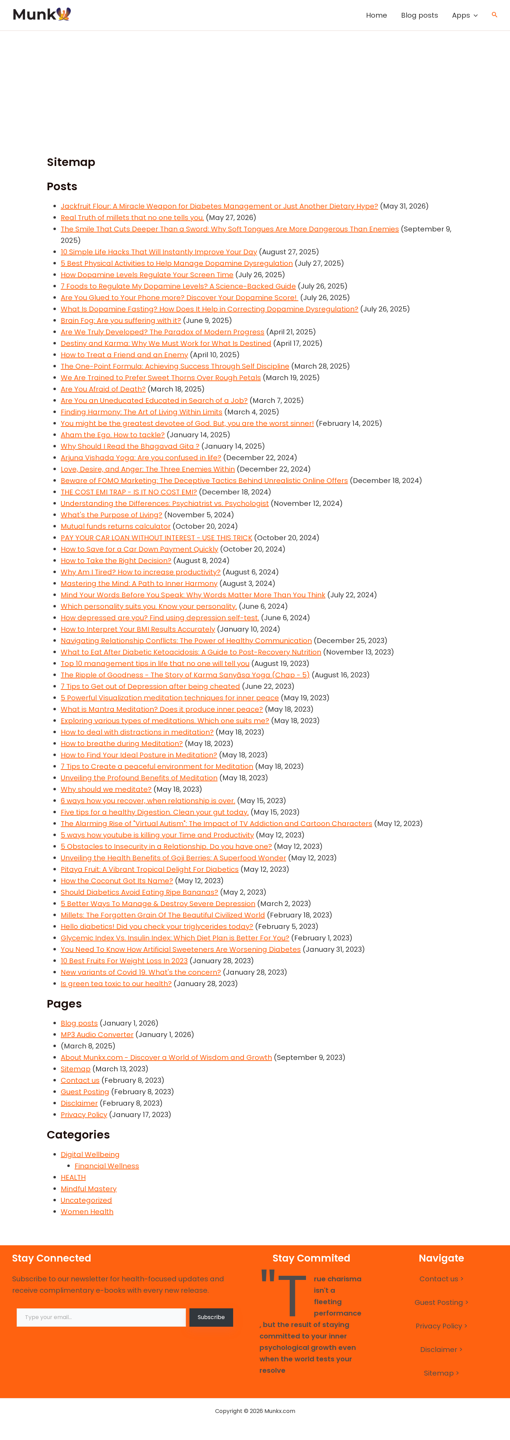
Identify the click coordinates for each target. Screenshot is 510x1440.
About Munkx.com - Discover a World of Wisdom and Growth (166, 1057)
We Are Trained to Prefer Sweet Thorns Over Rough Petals (161, 378)
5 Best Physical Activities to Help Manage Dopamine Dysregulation (177, 263)
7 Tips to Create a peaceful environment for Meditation (157, 766)
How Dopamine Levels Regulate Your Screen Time (147, 275)
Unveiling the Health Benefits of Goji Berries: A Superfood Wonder (173, 858)
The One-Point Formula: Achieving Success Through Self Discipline (175, 366)
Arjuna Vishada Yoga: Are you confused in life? (141, 458)
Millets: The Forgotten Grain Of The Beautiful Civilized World (163, 915)
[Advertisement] (255, 82)
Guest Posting (85, 1092)
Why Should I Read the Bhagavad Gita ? (130, 446)
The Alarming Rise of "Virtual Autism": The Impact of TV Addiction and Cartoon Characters (216, 823)
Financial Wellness (107, 1166)
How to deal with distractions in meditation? (137, 732)
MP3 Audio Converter (97, 1034)
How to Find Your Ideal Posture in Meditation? (139, 755)
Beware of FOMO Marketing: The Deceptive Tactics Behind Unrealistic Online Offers (204, 480)
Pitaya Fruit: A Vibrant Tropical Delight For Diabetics (150, 869)
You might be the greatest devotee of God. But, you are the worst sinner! (187, 423)
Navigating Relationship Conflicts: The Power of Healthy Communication (186, 641)
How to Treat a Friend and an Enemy (124, 355)
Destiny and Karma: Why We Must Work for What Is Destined (166, 343)
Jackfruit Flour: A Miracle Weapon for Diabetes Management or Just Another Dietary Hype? (219, 206)
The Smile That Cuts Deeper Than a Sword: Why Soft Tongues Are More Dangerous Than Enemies (230, 229)
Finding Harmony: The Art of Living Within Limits (141, 412)
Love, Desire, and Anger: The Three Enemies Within (148, 469)
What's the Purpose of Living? (111, 515)
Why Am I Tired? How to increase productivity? (141, 572)
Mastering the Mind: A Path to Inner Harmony (139, 583)
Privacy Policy (84, 1114)
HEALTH (73, 1177)
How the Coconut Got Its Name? (117, 881)
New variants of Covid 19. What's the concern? (141, 972)
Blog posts (419, 15)
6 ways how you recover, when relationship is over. (148, 801)
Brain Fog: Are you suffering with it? (121, 320)
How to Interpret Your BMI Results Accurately (138, 629)
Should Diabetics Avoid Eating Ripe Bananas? (139, 892)
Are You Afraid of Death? (103, 389)
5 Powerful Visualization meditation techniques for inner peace (170, 698)
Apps (461, 15)
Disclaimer (79, 1103)
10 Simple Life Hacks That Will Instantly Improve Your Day (159, 252)
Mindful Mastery (89, 1189)
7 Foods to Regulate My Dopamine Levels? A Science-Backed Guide (178, 286)
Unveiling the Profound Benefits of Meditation (139, 778)
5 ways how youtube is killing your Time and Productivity (157, 835)
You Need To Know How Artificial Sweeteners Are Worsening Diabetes (181, 949)
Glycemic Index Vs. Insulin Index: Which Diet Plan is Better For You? (175, 938)
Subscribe (211, 1317)
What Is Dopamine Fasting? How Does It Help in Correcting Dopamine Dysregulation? (209, 309)
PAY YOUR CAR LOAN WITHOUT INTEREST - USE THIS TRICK (156, 538)
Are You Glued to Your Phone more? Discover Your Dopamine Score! (179, 297)
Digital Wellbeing (90, 1154)
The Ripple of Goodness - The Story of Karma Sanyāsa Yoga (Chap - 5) (185, 675)
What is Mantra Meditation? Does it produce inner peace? (162, 709)
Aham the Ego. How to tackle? (113, 435)
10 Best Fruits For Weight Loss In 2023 (124, 961)
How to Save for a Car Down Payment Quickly (139, 549)
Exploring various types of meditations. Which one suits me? (165, 721)
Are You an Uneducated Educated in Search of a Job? (154, 400)
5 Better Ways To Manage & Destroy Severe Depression (158, 903)
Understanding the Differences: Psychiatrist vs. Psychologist (165, 503)
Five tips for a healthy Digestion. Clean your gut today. (155, 812)
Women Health (87, 1212)
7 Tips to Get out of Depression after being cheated (150, 686)
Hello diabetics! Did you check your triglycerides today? (157, 926)
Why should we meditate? (106, 789)
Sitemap (76, 1069)
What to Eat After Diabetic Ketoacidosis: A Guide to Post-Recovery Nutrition (191, 652)
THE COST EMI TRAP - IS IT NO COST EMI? (129, 492)
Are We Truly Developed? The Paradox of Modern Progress (162, 332)
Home (376, 15)
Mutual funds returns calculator (116, 526)
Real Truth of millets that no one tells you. (132, 217)
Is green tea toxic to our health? (116, 984)
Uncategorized (86, 1200)
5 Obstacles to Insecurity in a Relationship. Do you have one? (166, 846)
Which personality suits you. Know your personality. (149, 606)
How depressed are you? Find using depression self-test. (160, 618)
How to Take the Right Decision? (116, 560)
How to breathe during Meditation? (122, 743)
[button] (474, 15)
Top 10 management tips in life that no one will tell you (155, 663)
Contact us (80, 1080)
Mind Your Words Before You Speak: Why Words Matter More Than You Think (193, 595)
